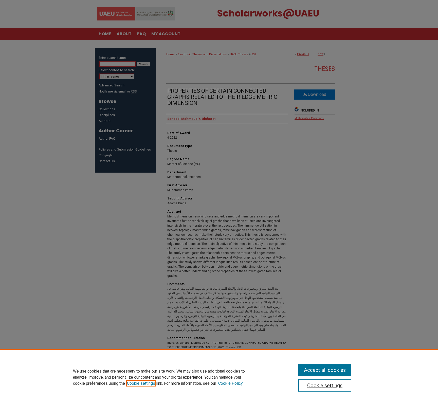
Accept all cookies (325, 370)
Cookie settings (141, 383)
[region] (219, 377)
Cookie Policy (230, 383)
